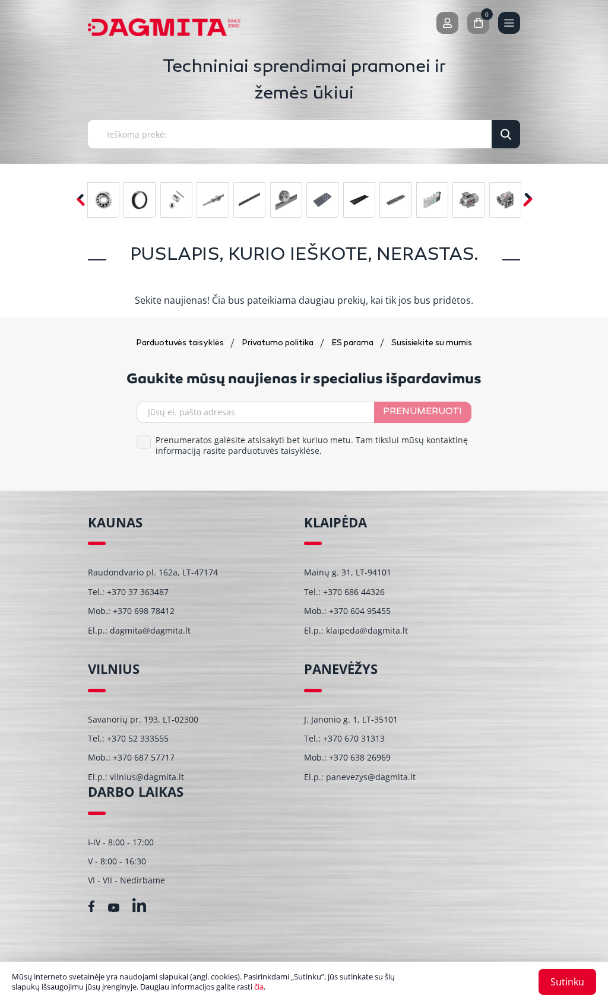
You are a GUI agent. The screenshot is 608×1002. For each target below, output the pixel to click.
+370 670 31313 (354, 738)
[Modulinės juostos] (322, 200)
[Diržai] (249, 200)
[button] (528, 199)
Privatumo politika (278, 343)
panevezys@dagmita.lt (371, 776)
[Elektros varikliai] (468, 200)
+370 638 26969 (360, 757)
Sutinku (567, 981)
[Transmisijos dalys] (286, 200)
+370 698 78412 (144, 610)
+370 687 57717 (144, 757)
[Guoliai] (103, 200)
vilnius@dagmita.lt (147, 776)
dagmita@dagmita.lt (150, 630)
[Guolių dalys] (176, 200)
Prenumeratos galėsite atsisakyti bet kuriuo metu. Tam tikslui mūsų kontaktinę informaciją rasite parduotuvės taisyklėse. (312, 445)
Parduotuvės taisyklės (181, 343)
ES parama (353, 343)
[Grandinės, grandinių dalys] (395, 200)
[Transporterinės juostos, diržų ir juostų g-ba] (359, 200)
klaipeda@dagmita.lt (367, 630)
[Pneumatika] (432, 200)
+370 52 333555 (138, 738)
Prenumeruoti (422, 412)
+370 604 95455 (360, 610)
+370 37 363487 (138, 591)
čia (259, 986)
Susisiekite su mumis (431, 343)
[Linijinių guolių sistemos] (212, 200)
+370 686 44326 (354, 591)
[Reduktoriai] (505, 200)
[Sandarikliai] (139, 200)
